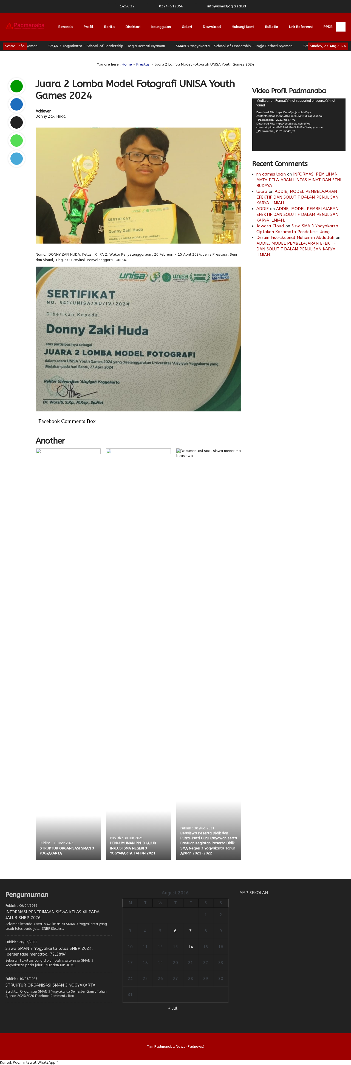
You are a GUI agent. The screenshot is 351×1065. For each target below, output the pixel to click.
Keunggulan (161, 27)
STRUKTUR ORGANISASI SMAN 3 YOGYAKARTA (50, 985)
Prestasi (143, 64)
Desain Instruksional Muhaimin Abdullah (295, 237)
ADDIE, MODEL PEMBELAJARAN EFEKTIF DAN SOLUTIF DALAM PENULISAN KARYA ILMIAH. (297, 197)
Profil (88, 27)
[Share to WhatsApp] (16, 140)
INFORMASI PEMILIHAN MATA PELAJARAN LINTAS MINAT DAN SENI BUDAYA (298, 180)
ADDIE (262, 208)
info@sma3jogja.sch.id (226, 6)
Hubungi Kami (243, 27)
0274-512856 (171, 6)
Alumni (64, 55)
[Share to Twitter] (16, 122)
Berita (109, 27)
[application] (299, 124)
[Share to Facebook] (16, 104)
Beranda (65, 27)
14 (190, 946)
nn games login (271, 174)
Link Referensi (301, 27)
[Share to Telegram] (16, 158)
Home (127, 64)
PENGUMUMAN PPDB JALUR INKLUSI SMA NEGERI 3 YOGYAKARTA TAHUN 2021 (133, 848)
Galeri (187, 27)
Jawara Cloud (270, 226)
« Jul (172, 1008)
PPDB (328, 27)
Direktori (133, 27)
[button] (175, 1062)
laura (261, 191)
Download (212, 27)
